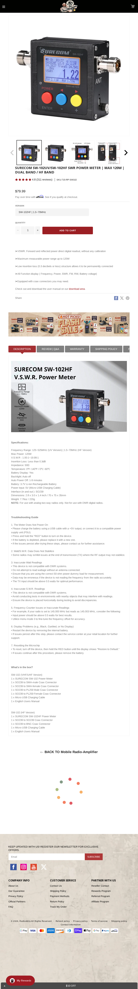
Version (19, 206)
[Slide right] (126, 152)
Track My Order (58, 906)
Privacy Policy (15, 896)
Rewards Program (101, 891)
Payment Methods (59, 896)
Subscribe (93, 857)
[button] (133, 6)
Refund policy (63, 921)
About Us (13, 885)
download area (77, 288)
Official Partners (16, 901)
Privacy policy (80, 921)
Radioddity (25, 921)
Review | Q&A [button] (50, 349)
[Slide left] (12, 152)
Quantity (20, 223)
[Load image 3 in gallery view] (82, 152)
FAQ (10, 906)
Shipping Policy (58, 891)
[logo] (69, 6)
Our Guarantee (16, 891)
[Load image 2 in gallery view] (55, 152)
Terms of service (99, 921)
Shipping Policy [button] (106, 349)
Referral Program (100, 896)
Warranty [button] (77, 349)
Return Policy (57, 901)
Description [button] (22, 349)
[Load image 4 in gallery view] (108, 152)
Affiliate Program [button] (100, 901)
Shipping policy (119, 921)
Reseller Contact (100, 885)
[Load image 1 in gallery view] (29, 152)
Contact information (71, 924)
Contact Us (56, 885)
